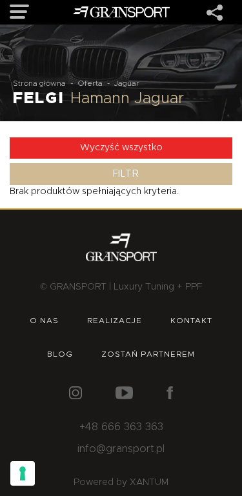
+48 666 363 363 (121, 427)
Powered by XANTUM (121, 482)
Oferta (90, 83)
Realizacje (114, 320)
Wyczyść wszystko (121, 147)
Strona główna (39, 83)
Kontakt (191, 320)
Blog (60, 354)
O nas (44, 320)
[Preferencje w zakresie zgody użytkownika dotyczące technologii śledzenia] (22, 473)
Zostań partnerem (148, 354)
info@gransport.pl (121, 449)
